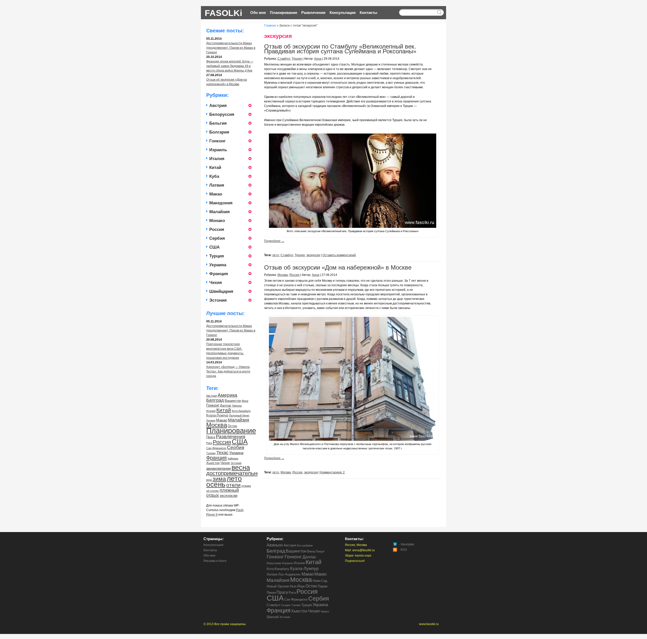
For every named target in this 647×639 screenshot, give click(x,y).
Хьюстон (213, 463)
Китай (215, 167)
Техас (222, 452)
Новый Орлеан (278, 586)
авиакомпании (218, 468)
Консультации (343, 12)
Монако (217, 220)
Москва (216, 425)
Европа (237, 405)
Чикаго (324, 611)
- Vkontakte (406, 544)
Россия (216, 229)
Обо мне (258, 12)
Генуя (320, 551)
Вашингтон (233, 401)
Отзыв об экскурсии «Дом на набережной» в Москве (337, 267)
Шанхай (273, 617)
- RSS (403, 550)
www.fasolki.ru (429, 624)
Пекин (271, 592)
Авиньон (275, 545)
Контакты (368, 12)
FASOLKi (223, 12)
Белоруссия (221, 114)
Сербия (217, 238)
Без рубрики (305, 545)
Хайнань (232, 458)
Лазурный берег (239, 415)
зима (219, 479)
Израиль (218, 149)
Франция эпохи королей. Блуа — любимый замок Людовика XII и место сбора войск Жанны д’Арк (229, 66)
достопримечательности (237, 473)
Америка (227, 395)
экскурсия (313, 255)
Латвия (216, 185)
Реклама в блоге (214, 561)
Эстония (218, 300)
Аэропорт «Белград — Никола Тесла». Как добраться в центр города (228, 371)
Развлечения (313, 12)
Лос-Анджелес (289, 574)
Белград (215, 400)
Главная (270, 25)
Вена (245, 400)
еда (209, 480)
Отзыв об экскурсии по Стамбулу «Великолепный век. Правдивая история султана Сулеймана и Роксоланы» (340, 49)
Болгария (219, 132)
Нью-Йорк (297, 586)
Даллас (226, 405)
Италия (216, 158)
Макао (215, 194)
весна (241, 467)
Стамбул (284, 58)
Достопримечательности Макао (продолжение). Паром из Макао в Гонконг (230, 47)
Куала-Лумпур (217, 415)
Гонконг (217, 141)
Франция (218, 273)
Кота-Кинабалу (241, 410)
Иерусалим (274, 563)
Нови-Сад (320, 581)
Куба (214, 176)
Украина (217, 264)
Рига (209, 443)
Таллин (211, 453)
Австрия (218, 105)
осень (215, 484)
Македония (221, 203)
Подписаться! (355, 561)
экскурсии (228, 495)
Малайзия (219, 211)
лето (234, 478)
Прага (210, 437)
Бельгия (218, 123)
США (214, 247)
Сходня (285, 605)
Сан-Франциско (216, 448)
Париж (323, 586)
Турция (216, 256)
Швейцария (221, 291)
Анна (317, 58)
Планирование (283, 12)
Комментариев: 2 (332, 472)
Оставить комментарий (339, 255)
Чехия (215, 282)
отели (233, 485)
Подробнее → (274, 241)
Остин (232, 426)
